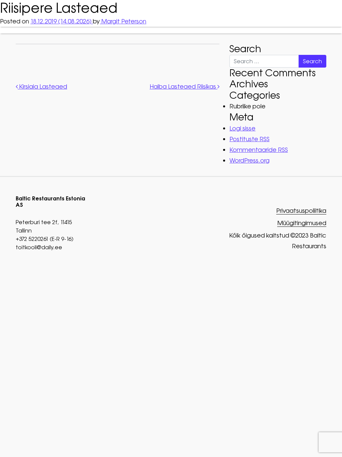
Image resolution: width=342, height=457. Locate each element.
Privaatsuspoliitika (301, 210)
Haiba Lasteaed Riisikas (183, 86)
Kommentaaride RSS (258, 150)
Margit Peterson (123, 21)
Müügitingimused (301, 223)
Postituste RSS (249, 139)
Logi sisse (242, 128)
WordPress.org (249, 160)
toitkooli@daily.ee (39, 247)
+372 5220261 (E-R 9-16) (44, 239)
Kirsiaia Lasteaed (42, 86)
